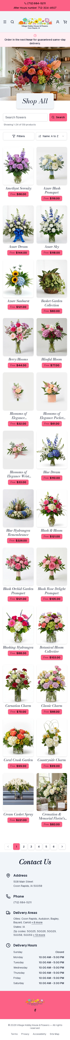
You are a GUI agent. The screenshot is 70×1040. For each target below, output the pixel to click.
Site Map (54, 1034)
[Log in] (57, 22)
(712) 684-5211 (36, 3)
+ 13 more (39, 935)
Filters (21, 136)
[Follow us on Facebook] (35, 1010)
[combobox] (51, 136)
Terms (14, 1034)
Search (60, 117)
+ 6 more (37, 922)
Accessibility (39, 1034)
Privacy (25, 1034)
